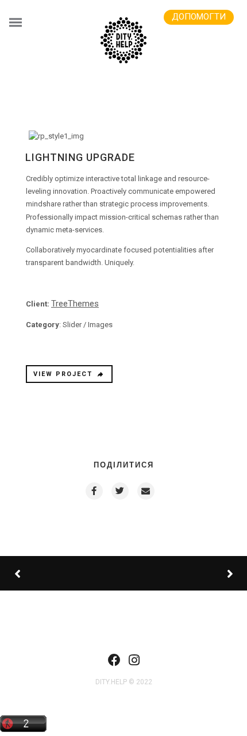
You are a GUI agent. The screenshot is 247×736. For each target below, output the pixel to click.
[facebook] (93, 491)
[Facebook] (114, 663)
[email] (145, 491)
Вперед (186, 573)
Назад (57, 573)
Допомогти (199, 17)
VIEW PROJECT (62, 374)
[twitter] (119, 491)
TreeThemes (75, 303)
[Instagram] (134, 663)
